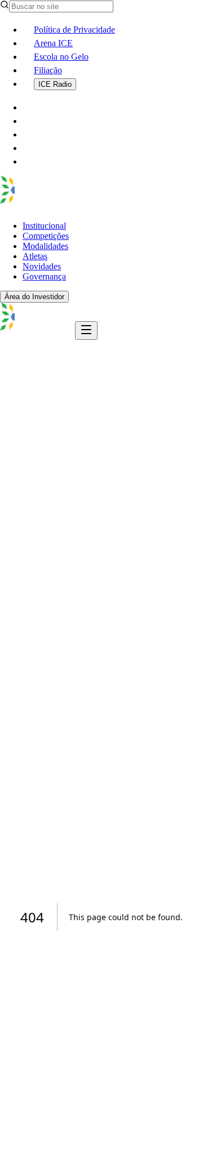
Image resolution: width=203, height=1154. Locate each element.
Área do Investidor (34, 296)
